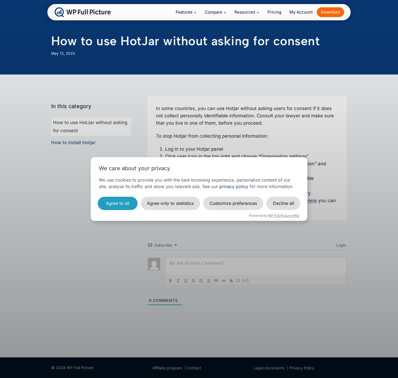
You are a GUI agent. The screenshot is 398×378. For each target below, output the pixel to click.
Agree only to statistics (170, 203)
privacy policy (233, 186)
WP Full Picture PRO (283, 216)
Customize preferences (233, 203)
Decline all (283, 203)
